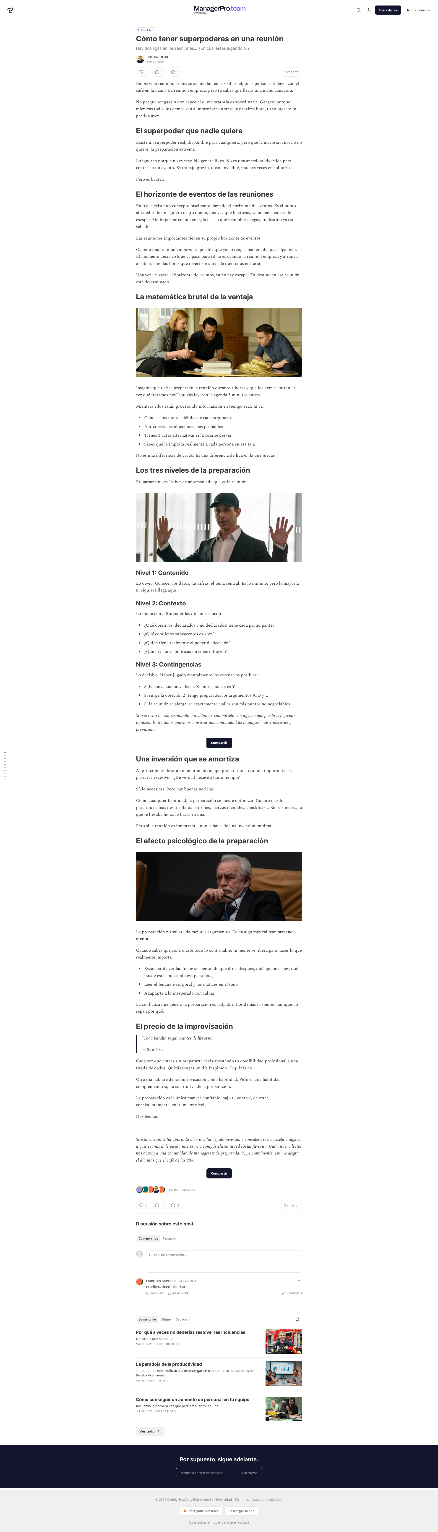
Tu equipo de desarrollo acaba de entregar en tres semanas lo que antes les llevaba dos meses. (195, 1372)
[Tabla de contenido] (5, 766)
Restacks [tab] (169, 1238)
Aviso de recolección (267, 1499)
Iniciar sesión (418, 10)
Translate (146, 30)
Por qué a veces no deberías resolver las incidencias (190, 1332)
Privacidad (224, 1499)
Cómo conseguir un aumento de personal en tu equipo (193, 1399)
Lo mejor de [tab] (147, 1319)
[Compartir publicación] (368, 10)
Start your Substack (203, 1511)
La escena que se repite (154, 1338)
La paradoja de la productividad (169, 1364)
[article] (219, 1342)
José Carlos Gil (158, 57)
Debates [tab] (181, 1319)
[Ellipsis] (299, 1280)
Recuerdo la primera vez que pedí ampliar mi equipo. (177, 1406)
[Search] (358, 10)
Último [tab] (166, 1319)
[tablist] (157, 1238)
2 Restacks (188, 1190)
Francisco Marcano (161, 1280)
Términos (242, 1499)
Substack (196, 1522)
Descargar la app (241, 1511)
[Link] (129, 130)
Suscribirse (388, 10)
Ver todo (147, 1431)
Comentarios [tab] (148, 1238)
